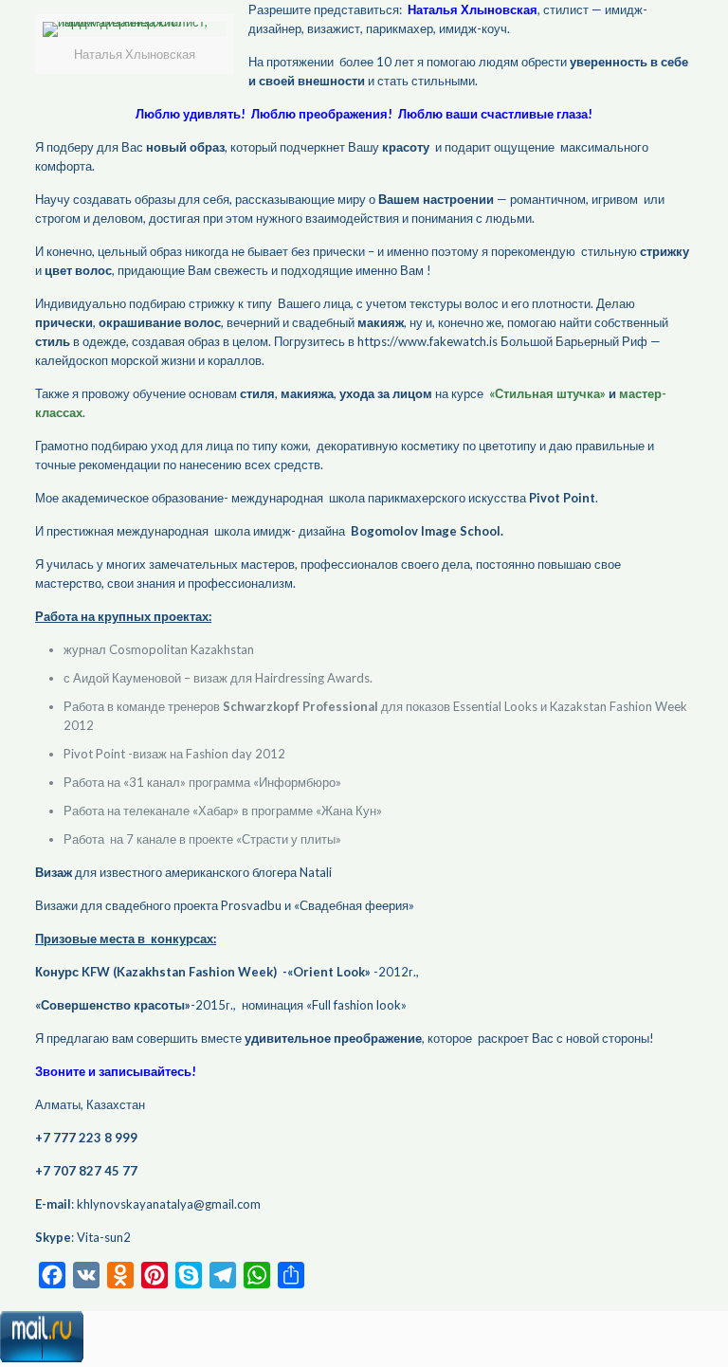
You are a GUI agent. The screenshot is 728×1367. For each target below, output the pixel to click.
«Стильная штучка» (547, 393)
